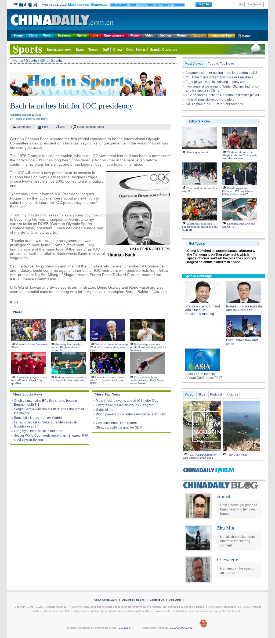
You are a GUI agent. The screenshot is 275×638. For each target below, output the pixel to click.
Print (45, 126)
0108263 (124, 627)
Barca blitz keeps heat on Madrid (38, 418)
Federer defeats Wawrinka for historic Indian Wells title (69, 379)
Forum (182, 35)
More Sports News (27, 394)
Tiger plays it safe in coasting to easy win (215, 82)
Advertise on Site (133, 599)
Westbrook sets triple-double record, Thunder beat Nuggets (200, 226)
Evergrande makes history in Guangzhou (125, 405)
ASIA (171, 4)
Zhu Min (225, 528)
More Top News (107, 394)
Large (81, 126)
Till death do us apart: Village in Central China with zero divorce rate (239, 155)
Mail (61, 126)
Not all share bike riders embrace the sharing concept (237, 541)
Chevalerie (227, 559)
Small (100, 126)
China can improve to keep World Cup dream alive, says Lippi (109, 347)
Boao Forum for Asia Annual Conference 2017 (203, 376)
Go (241, 4)
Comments (24, 126)
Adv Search (255, 4)
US (129, 4)
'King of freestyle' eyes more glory (210, 100)
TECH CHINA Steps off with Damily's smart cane (199, 456)
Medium (90, 126)
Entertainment (114, 35)
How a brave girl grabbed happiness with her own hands (238, 509)
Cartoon (198, 35)
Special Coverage (163, 50)
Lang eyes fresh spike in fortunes (38, 431)
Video (149, 35)
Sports (81, 35)
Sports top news (59, 50)
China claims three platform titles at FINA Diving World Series (147, 380)
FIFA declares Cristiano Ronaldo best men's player (222, 95)
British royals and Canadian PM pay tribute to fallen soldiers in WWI (239, 191)
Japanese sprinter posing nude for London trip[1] (221, 73)
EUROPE (142, 4)
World (47, 35)
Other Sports (136, 50)
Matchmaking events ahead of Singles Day (127, 401)
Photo (135, 35)
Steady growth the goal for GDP (119, 427)
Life (95, 35)
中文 (118, 5)
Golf (106, 50)
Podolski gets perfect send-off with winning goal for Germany (148, 347)
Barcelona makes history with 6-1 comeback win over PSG (107, 380)
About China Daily (105, 599)
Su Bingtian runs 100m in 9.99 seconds (214, 104)
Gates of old (104, 410)
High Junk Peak (237, 454)
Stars (80, 50)
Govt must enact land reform (116, 423)
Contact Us (157, 599)
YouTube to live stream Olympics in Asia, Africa (220, 77)
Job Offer (175, 599)
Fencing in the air (197, 152)
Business (64, 35)
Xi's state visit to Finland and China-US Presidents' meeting (202, 310)
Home (18, 35)
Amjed (223, 496)
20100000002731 (181, 627)
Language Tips (221, 35)
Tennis (93, 50)
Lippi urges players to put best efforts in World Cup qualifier (29, 380)
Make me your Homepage (87, 4)
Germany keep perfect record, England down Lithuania (67, 347)
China (33, 35)
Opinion (165, 35)
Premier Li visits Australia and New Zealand (244, 308)
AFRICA (158, 4)
